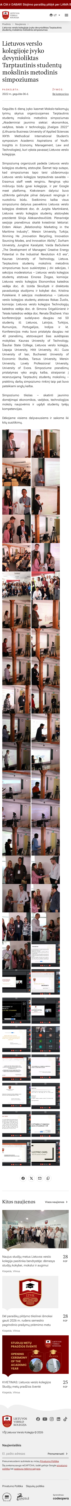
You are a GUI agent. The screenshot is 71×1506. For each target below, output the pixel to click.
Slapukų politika (35, 1486)
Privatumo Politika (49, 1461)
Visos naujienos (54, 1202)
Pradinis (6, 24)
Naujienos (20, 24)
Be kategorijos (60, 93)
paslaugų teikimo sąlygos (27, 1469)
